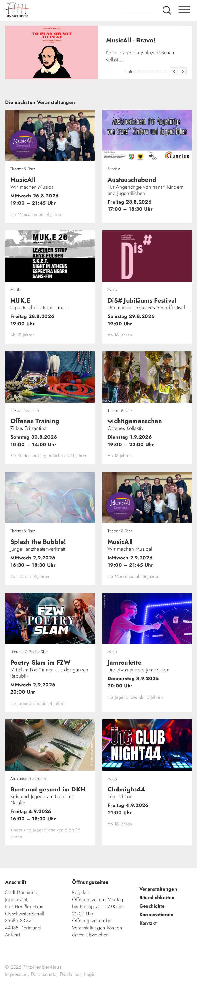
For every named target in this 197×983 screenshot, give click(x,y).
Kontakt (148, 946)
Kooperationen (156, 938)
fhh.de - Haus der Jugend (37, 10)
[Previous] (174, 95)
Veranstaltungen (158, 912)
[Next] (183, 95)
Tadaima (126, 95)
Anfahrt (12, 958)
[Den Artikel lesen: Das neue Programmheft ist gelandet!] (51, 52)
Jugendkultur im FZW (165, 95)
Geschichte (152, 929)
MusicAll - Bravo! (130, 95)
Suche (166, 10)
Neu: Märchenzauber (161, 95)
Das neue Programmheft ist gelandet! (135, 95)
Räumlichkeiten (157, 920)
